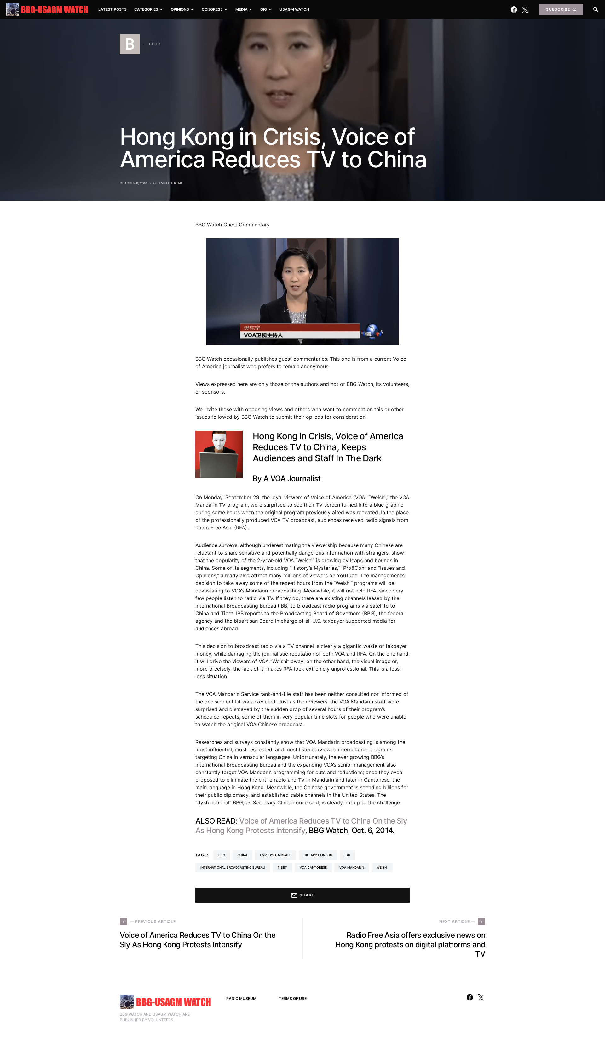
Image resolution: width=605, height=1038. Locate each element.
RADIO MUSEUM (241, 998)
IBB (347, 855)
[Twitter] (525, 9)
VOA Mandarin (351, 867)
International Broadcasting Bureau (232, 867)
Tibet (282, 867)
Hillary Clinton (318, 855)
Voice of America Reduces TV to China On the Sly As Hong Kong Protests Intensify (301, 825)
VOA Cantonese (313, 867)
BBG (221, 855)
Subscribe (558, 9)
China (242, 855)
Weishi (382, 867)
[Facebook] (514, 9)
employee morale (275, 855)
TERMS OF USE (293, 998)
